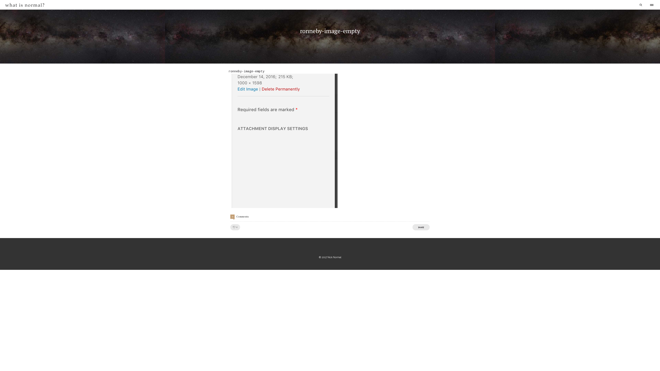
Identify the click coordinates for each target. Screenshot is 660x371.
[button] (283, 141)
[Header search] (641, 5)
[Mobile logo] (19, 272)
